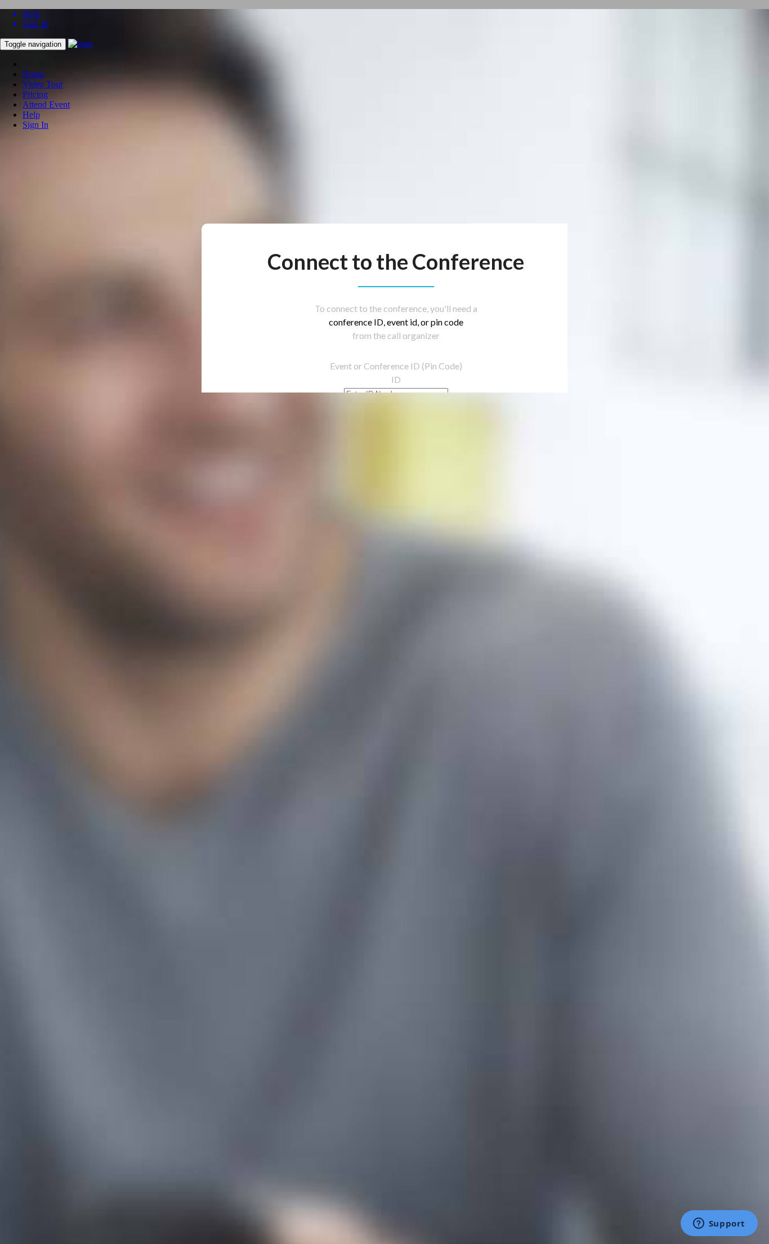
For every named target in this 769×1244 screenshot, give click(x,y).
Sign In (35, 125)
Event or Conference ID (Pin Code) (396, 365)
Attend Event (46, 104)
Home (33, 74)
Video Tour (43, 84)
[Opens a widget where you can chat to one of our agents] (719, 1224)
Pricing (35, 94)
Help (31, 114)
